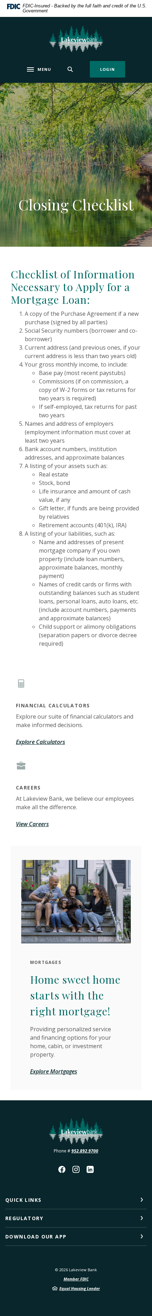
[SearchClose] (70, 69)
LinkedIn (90, 1169)
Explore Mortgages (53, 1071)
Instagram (76, 1169)
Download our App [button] (35, 1236)
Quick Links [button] (23, 1200)
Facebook (61, 1169)
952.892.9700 (84, 1151)
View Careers (32, 824)
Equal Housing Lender (79, 1288)
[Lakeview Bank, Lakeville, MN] (76, 39)
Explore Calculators (40, 742)
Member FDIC (76, 1278)
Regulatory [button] (24, 1218)
